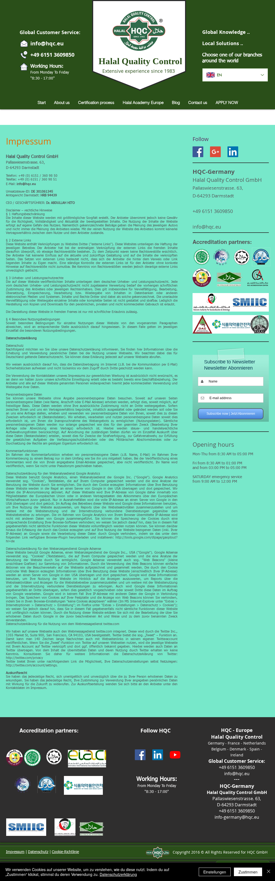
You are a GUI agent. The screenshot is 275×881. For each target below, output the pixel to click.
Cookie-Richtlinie (65, 852)
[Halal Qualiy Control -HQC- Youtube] (175, 754)
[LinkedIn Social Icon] (232, 151)
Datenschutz (38, 852)
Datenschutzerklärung (118, 874)
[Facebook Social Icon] (198, 151)
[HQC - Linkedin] (157, 754)
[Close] (268, 872)
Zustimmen (248, 872)
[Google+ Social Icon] (215, 151)
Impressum (15, 852)
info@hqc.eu (47, 43)
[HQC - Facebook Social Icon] (140, 754)
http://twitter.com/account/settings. (32, 665)
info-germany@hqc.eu (237, 817)
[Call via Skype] (255, 151)
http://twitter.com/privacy (24, 658)
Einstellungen (214, 872)
